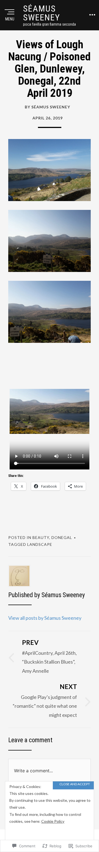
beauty (40, 537)
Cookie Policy (52, 821)
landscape (39, 544)
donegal (61, 537)
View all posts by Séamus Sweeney (44, 618)
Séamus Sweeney (41, 13)
